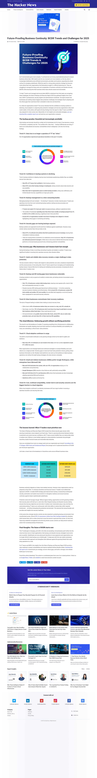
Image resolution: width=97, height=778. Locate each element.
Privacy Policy (31, 715)
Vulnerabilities (29, 9)
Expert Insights (58, 9)
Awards (67, 9)
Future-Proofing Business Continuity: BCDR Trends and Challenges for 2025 (48, 38)
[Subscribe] (66, 579)
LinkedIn (37, 557)
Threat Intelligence (18, 9)
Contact (9, 715)
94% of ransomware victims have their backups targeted (50, 516)
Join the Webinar (14, 604)
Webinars (48, 9)
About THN (9, 711)
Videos (83, 669)
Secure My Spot (56, 604)
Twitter (31, 557)
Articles (88, 669)
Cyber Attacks (39, 9)
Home (8, 9)
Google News (24, 557)
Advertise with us (11, 713)
